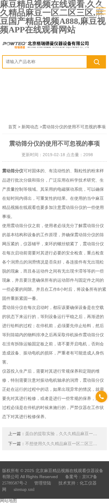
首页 (12, 127)
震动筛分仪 (12, 171)
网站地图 (8, 500)
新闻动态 (29, 127)
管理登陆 (42, 483)
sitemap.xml (24, 489)
